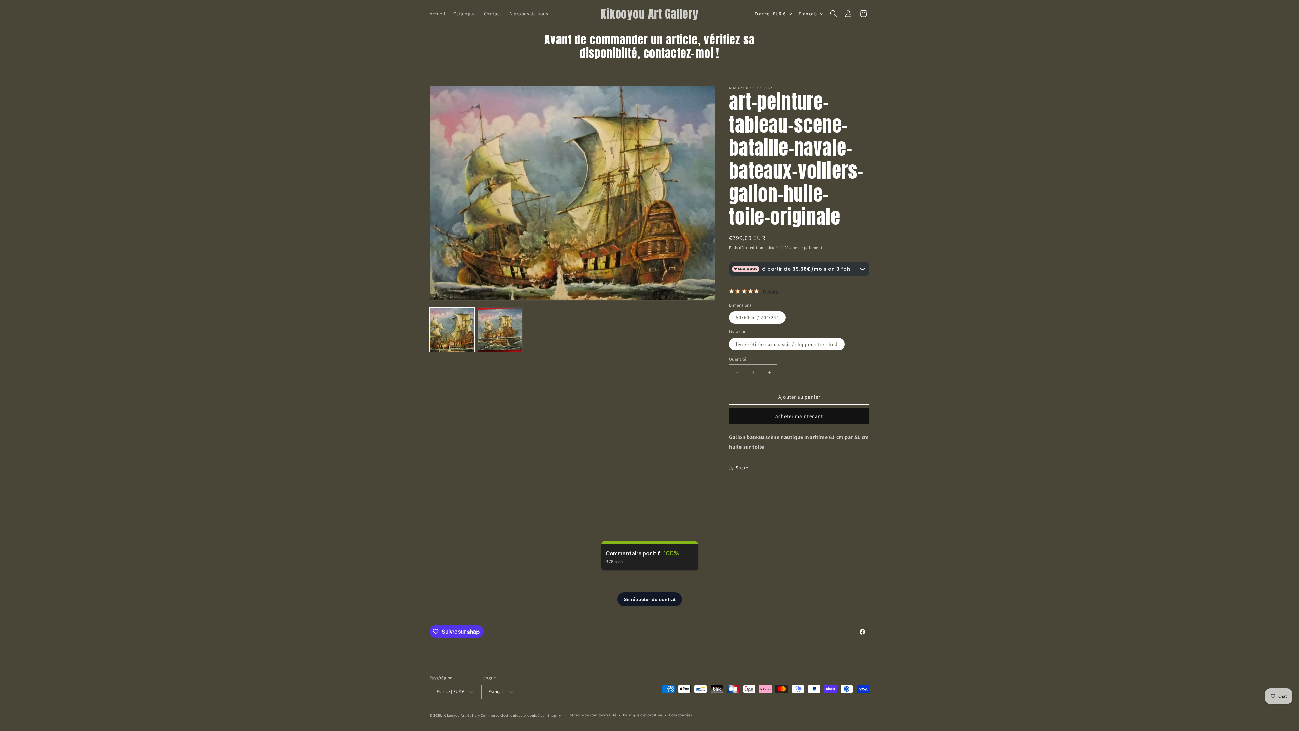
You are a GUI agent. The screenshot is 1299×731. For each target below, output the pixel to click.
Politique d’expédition (642, 715)
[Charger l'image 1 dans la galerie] (452, 329)
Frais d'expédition (746, 247)
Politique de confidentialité (591, 715)
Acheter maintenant (799, 416)
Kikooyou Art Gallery (461, 715)
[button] (833, 13)
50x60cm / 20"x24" (757, 317)
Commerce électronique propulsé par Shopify (521, 715)
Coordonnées (680, 715)
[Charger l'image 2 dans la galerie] (500, 329)
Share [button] (742, 468)
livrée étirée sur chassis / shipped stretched (787, 344)
